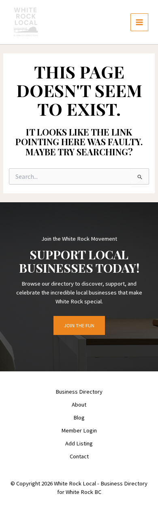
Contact (79, 456)
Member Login (79, 430)
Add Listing (79, 443)
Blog (79, 417)
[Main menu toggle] (139, 22)
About (79, 404)
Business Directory (79, 391)
